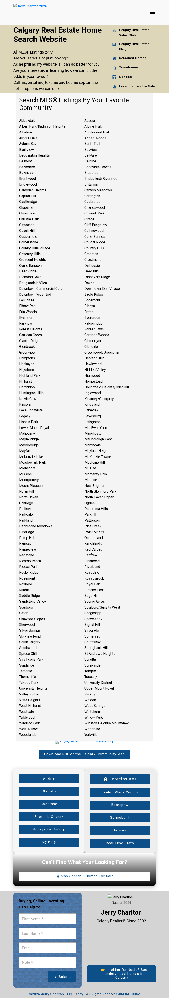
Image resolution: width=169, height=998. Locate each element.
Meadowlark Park (32, 462)
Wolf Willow (28, 729)
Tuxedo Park (28, 683)
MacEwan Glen (95, 428)
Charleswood (94, 207)
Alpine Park (93, 126)
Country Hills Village (34, 248)
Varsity (89, 694)
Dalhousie (92, 265)
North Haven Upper (99, 497)
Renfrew (90, 555)
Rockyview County (49, 829)
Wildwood (27, 717)
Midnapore (27, 468)
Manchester (93, 433)
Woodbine (92, 729)
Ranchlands (93, 543)
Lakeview (91, 410)
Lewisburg (92, 416)
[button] (84, 754)
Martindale (92, 445)
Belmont (25, 161)
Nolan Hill (26, 491)
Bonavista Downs (97, 167)
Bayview (90, 150)
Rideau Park (28, 567)
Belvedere (27, 167)
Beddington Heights (34, 155)
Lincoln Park (28, 422)
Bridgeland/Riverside (100, 179)
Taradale (25, 671)
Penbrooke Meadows (35, 526)
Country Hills (94, 248)
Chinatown (27, 213)
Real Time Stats (120, 843)
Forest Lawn (94, 329)
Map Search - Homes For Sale (87, 876)
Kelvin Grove (29, 399)
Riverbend (92, 567)
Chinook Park (94, 213)
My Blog (49, 842)
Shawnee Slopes (32, 619)
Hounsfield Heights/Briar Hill (106, 387)
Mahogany (27, 433)
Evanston (26, 317)
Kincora (25, 404)
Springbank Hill (96, 648)
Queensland (93, 538)
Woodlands (28, 735)
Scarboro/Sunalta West (102, 607)
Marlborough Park (98, 439)
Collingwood (94, 231)
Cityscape (27, 225)
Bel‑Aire (90, 155)
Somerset (92, 636)
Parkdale (26, 514)
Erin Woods (28, 312)
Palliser (25, 509)
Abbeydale (27, 121)
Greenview (27, 352)
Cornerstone (28, 242)
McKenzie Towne (97, 457)
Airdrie (49, 778)
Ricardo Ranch (30, 561)
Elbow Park (28, 306)
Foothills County (49, 817)
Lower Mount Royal (34, 428)
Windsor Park (29, 723)
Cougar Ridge (94, 242)
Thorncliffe (27, 677)
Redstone (26, 555)
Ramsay (25, 543)
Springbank (120, 818)
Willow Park (93, 717)
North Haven (28, 497)
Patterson (92, 520)
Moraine (90, 480)
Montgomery (29, 480)
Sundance (26, 665)
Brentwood (27, 179)
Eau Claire (26, 300)
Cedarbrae (92, 202)
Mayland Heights (97, 451)
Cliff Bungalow (95, 225)
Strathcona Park (31, 659)
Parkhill (90, 514)
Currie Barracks (30, 265)
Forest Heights (30, 329)
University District (98, 683)
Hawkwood (93, 364)
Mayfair (25, 451)
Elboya (89, 306)
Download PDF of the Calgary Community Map (84, 754)
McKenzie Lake (31, 457)
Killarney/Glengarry (99, 399)
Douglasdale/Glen (33, 283)
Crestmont (92, 260)
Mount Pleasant (31, 486)
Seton (23, 613)
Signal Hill (92, 625)
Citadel (89, 219)
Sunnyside (92, 665)
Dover (89, 283)
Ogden (89, 503)
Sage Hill (91, 596)
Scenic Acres (94, 601)
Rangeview (27, 549)
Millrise (90, 468)
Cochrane (49, 804)
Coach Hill (27, 231)
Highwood (92, 375)
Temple (90, 671)
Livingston (92, 422)
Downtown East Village (102, 288)
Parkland (26, 520)
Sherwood (27, 625)
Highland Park (29, 375)
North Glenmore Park (100, 491)
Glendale (91, 346)
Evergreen (92, 317)
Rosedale (91, 572)
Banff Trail (92, 144)
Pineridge (26, 532)
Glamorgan (92, 341)
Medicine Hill (94, 462)
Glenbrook (27, 346)
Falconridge (93, 323)
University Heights (33, 688)
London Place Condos (120, 792)
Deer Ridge (28, 271)
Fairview (25, 323)
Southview (92, 642)
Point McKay (94, 532)
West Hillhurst (30, 706)
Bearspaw (120, 805)
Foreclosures (123, 779)
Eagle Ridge (93, 294)
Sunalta (90, 659)
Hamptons (27, 358)
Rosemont (27, 578)
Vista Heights (29, 700)
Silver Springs (30, 630)
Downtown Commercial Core (41, 288)
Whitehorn (92, 712)
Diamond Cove (30, 277)
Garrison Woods (96, 335)
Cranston (91, 254)
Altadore (25, 132)
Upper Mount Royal (99, 688)
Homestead (93, 381)
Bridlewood (28, 184)
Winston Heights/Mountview (106, 723)
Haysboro (26, 370)
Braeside (91, 173)
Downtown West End (35, 294)
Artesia (120, 830)
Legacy (24, 416)
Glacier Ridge (29, 341)
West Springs (94, 706)
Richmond (92, 561)
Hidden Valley (95, 370)
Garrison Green (30, 335)
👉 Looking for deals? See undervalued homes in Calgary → (124, 974)
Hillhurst (25, 381)
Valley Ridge (29, 694)
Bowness (26, 173)
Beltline (90, 161)
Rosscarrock (94, 578)
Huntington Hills (31, 393)
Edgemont (92, 300)
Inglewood (92, 393)
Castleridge (28, 202)
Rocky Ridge (29, 572)
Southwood (28, 648)
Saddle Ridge (29, 596)
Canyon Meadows (98, 190)
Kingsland (92, 404)
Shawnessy (93, 619)
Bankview (26, 150)
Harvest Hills (94, 358)
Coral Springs (94, 236)
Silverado (91, 630)
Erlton (88, 312)
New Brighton (94, 486)
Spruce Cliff (28, 654)
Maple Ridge (29, 439)
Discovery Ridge (97, 277)
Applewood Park (97, 132)
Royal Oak (92, 584)
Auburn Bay (27, 144)
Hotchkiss (27, 387)
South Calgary (29, 642)
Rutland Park (94, 590)
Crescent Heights (32, 260)
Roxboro (25, 584)
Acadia (89, 121)
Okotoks (49, 791)
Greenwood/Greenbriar (101, 352)
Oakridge (26, 503)
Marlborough (29, 445)
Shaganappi (93, 613)
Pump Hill (26, 538)
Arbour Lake (28, 138)
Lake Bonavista (31, 410)
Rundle (24, 590)
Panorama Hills (96, 509)
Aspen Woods (95, 138)
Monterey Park (95, 474)
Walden (90, 700)
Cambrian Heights (32, 190)
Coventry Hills (30, 254)
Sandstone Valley (32, 601)
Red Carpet (93, 549)
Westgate (26, 712)
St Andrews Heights (99, 654)
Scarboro (26, 607)
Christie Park (29, 219)
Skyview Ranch (30, 636)
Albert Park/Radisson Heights (42, 126)
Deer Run (91, 271)
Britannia (91, 184)
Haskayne (26, 364)
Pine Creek (92, 526)
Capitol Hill (27, 196)
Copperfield (28, 236)
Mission (25, 474)
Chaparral (26, 207)
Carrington (92, 196)
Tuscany (90, 677)
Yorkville (90, 735)
